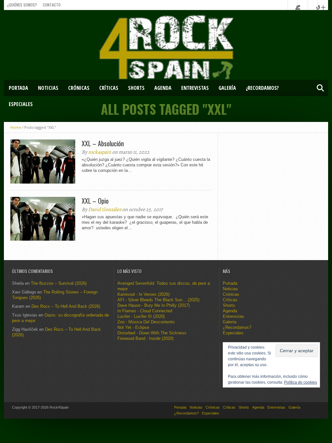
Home (15, 127)
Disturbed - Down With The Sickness (151, 332)
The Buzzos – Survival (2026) (59, 283)
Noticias (48, 87)
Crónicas (78, 87)
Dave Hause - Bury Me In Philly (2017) (153, 305)
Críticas (108, 87)
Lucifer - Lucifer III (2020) (141, 316)
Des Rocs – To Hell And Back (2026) (65, 306)
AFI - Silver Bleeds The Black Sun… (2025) (158, 299)
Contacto (52, 4)
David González (104, 209)
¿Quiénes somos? (22, 4)
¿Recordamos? (262, 87)
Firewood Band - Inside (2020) (145, 338)
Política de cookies (300, 382)
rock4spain (99, 152)
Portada (18, 87)
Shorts (136, 87)
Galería (227, 87)
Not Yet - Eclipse (133, 327)
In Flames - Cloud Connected (144, 310)
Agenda (163, 87)
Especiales (21, 104)
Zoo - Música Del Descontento (145, 321)
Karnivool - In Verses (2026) (143, 294)
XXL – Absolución (103, 143)
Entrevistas (195, 87)
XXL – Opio (95, 201)
